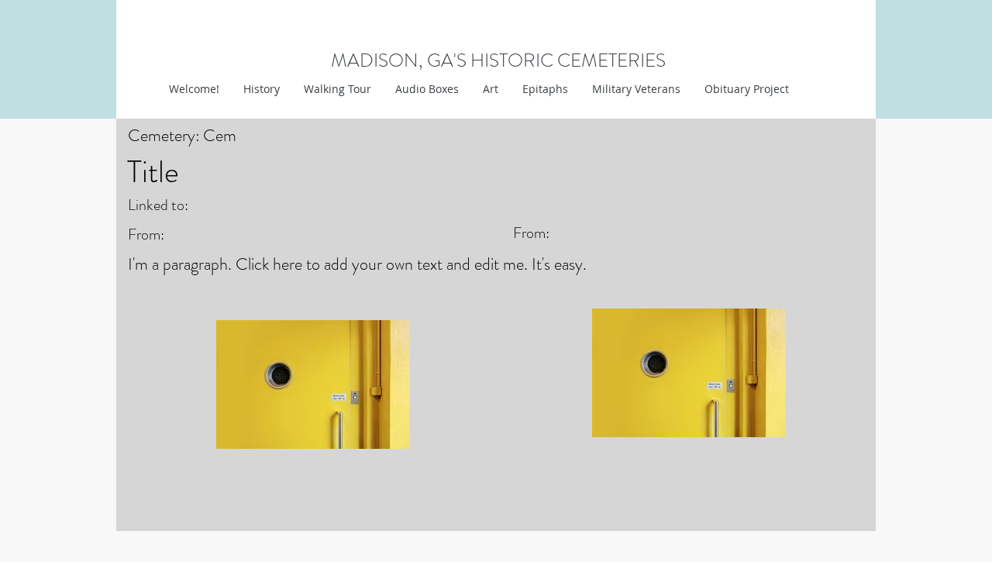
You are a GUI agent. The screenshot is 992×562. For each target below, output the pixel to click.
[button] (490, 89)
